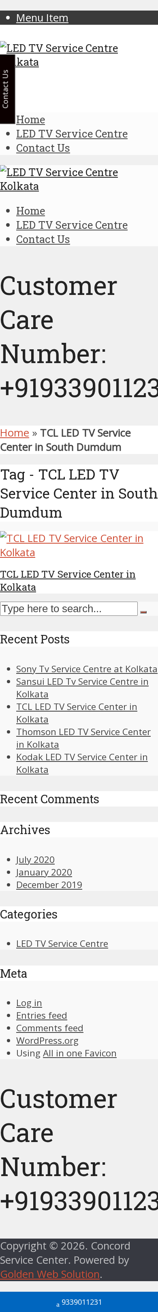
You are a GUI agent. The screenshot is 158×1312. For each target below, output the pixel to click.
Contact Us (43, 148)
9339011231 (82, 1302)
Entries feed (41, 1015)
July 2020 (35, 859)
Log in (29, 1002)
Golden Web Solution (50, 1274)
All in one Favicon (80, 1053)
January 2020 (44, 872)
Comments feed (49, 1028)
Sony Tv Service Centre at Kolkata (87, 668)
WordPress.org (47, 1040)
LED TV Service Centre (72, 133)
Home (30, 119)
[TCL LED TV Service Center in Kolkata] (79, 552)
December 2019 (49, 884)
